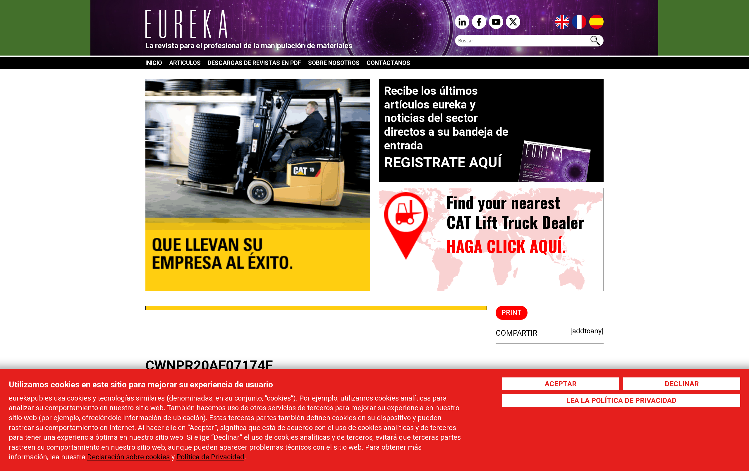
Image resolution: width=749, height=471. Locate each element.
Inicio (153, 62)
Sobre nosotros (334, 62)
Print (511, 313)
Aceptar (561, 384)
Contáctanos (388, 62)
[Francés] (579, 21)
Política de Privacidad (210, 457)
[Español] (596, 21)
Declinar (682, 384)
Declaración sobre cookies (128, 457)
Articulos (185, 62)
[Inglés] (562, 21)
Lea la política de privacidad (621, 400)
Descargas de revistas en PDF (254, 62)
